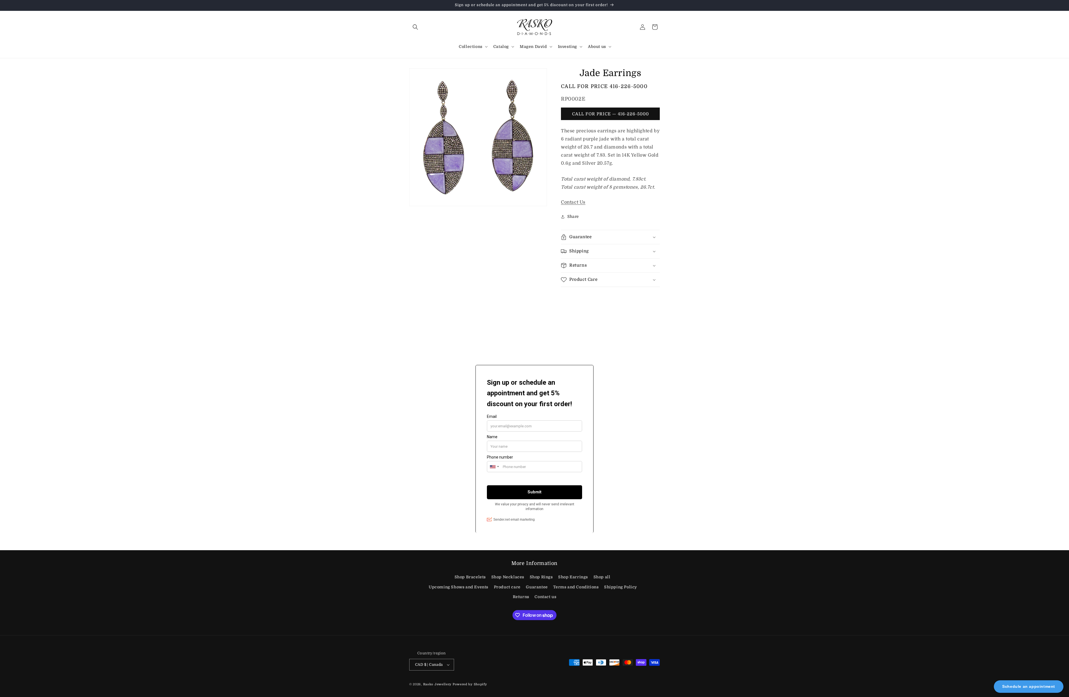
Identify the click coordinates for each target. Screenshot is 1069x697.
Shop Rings (541, 577)
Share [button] (573, 216)
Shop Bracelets (470, 577)
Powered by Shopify (470, 684)
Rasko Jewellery (437, 684)
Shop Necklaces (507, 577)
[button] (415, 27)
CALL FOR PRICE (604, 86)
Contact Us (573, 202)
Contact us (545, 596)
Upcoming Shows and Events (458, 587)
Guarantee (537, 587)
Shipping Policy (620, 587)
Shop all (602, 577)
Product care (507, 587)
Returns (521, 596)
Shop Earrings (573, 577)
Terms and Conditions (576, 587)
